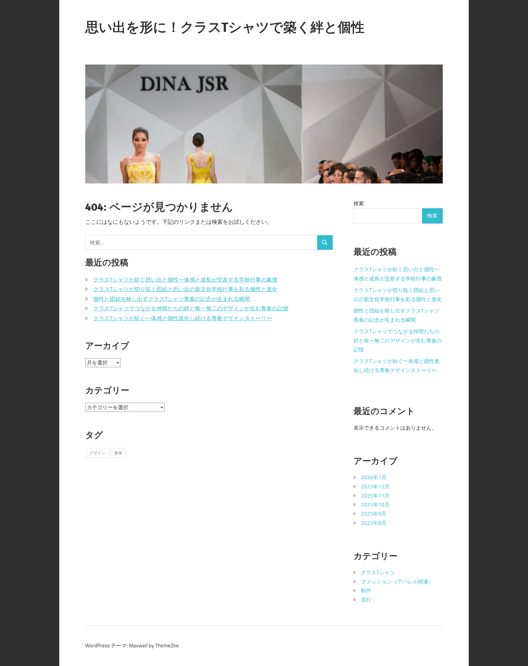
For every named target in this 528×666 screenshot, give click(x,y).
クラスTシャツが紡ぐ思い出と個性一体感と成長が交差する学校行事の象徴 (185, 280)
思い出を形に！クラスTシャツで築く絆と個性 (225, 27)
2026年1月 (374, 477)
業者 (118, 453)
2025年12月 (375, 486)
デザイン (97, 453)
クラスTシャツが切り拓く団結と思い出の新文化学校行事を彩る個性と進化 (185, 289)
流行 (366, 600)
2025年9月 (374, 514)
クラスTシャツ (378, 572)
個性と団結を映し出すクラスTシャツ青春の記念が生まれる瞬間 (171, 299)
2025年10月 (375, 505)
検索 (359, 203)
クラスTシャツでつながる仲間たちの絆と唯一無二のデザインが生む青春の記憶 (190, 308)
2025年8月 (374, 523)
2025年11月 (375, 496)
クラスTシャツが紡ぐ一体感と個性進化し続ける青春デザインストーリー (182, 318)
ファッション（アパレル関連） (397, 582)
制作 (366, 590)
